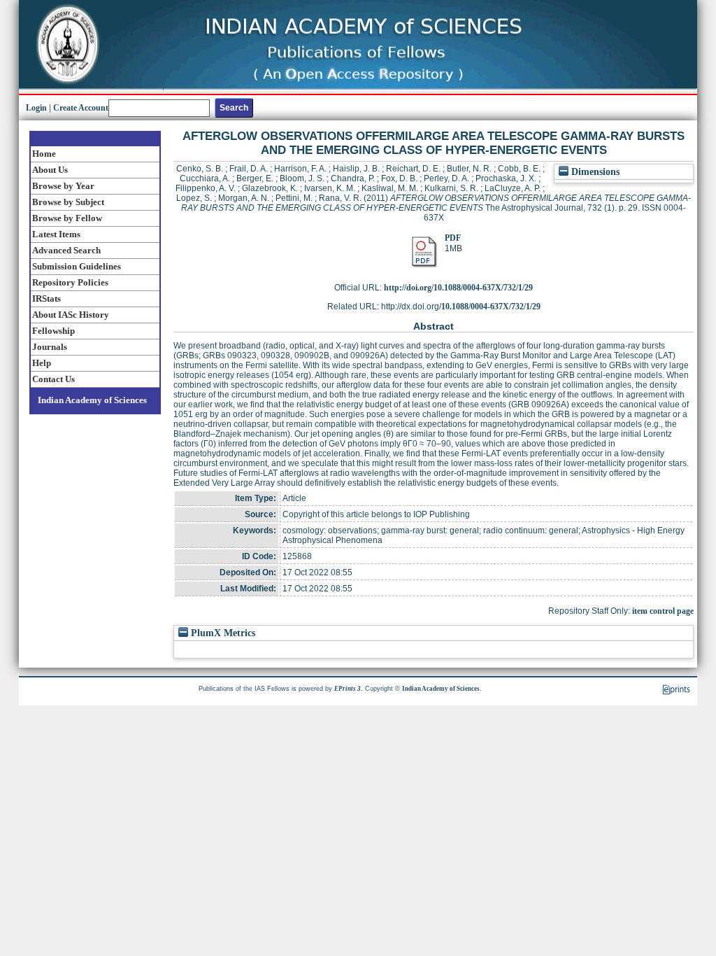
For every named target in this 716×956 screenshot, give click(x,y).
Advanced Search (66, 250)
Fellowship (53, 330)
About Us (50, 169)
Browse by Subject (68, 202)
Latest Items (56, 234)
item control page (663, 611)
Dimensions (594, 172)
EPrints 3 (347, 688)
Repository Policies (70, 282)
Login (36, 108)
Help (41, 363)
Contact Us (53, 379)
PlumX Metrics (221, 633)
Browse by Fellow (67, 218)
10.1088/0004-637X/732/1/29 (490, 306)
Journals (49, 347)
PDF (453, 238)
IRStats (46, 298)
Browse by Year (63, 186)
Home (44, 153)
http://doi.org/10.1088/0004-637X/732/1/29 (458, 288)
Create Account (80, 108)
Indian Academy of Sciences (92, 400)
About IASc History (70, 314)
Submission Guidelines (76, 266)
